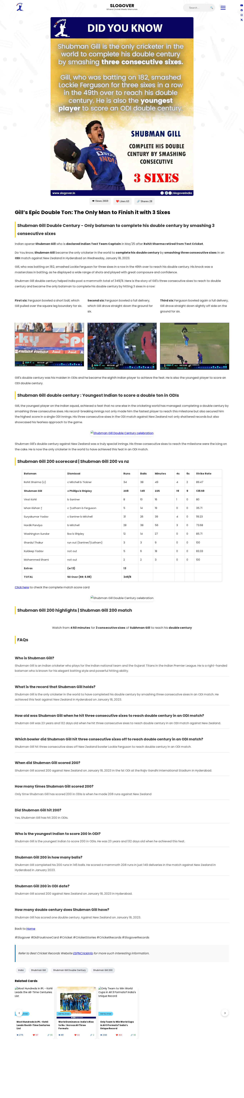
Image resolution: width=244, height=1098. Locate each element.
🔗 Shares (144, 201)
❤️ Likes (122, 201)
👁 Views (100, 200)
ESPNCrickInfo (83, 953)
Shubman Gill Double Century (69, 970)
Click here (22, 587)
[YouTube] (241, 5)
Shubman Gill (38, 970)
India (21, 970)
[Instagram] (241, 15)
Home (30, 929)
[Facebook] (241, 10)
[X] (241, 19)
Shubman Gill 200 (103, 970)
